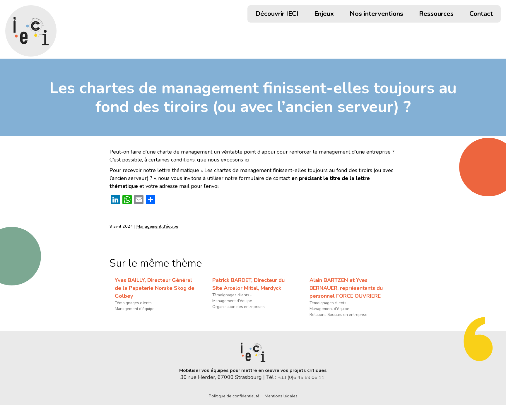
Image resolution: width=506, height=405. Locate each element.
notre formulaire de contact (257, 178)
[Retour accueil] (31, 31)
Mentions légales (281, 396)
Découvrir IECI (276, 14)
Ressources (436, 14)
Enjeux (324, 14)
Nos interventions (376, 14)
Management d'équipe (157, 226)
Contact (481, 14)
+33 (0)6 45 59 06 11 (302, 377)
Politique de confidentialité (234, 396)
